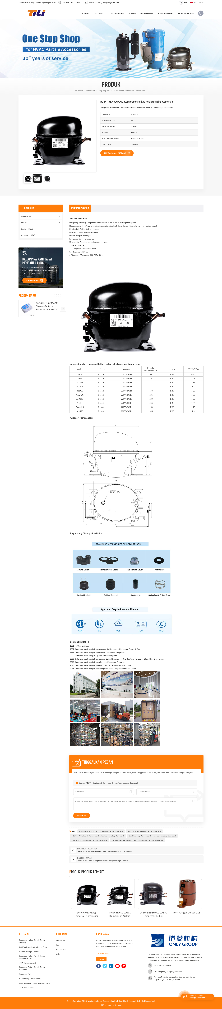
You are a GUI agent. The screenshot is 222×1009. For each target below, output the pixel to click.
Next (208, 898)
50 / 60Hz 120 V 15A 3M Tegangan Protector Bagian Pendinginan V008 (47, 306)
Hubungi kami (186, 13)
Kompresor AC (24, 974)
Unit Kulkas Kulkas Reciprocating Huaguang (89, 840)
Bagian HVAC (147, 13)
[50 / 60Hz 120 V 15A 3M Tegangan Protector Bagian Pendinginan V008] (27, 308)
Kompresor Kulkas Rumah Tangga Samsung (31, 941)
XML (138, 1001)
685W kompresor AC (27, 988)
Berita (57, 954)
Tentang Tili (100, 13)
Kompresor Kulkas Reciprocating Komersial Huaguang (101, 831)
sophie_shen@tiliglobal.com (107, 2)
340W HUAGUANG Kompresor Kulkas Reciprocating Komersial (137, 840)
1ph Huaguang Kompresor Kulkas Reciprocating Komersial (152, 836)
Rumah (85, 13)
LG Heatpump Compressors (29, 979)
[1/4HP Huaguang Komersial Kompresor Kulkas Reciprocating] (86, 894)
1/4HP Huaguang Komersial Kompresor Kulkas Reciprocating (86, 914)
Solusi (132, 13)
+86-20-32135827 (74, 2)
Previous (65, 898)
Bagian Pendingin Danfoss (28, 952)
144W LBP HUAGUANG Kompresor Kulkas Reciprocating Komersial (153, 914)
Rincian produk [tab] (80, 208)
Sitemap (132, 1001)
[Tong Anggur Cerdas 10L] (187, 894)
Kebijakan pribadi (148, 1001)
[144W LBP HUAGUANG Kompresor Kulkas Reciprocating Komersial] (153, 894)
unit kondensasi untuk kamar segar (32, 947)
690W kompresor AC (27, 963)
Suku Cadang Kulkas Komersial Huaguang (144, 831)
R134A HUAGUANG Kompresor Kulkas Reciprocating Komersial (112, 783)
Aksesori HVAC (166, 13)
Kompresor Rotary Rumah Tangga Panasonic (31, 968)
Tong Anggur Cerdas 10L (186, 912)
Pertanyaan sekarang (115, 153)
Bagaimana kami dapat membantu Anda (37, 260)
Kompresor (117, 13)
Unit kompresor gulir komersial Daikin (34, 983)
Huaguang (102, 90)
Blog (57, 945)
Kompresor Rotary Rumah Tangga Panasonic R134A (31, 957)
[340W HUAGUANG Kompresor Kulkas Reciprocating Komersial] (120, 894)
